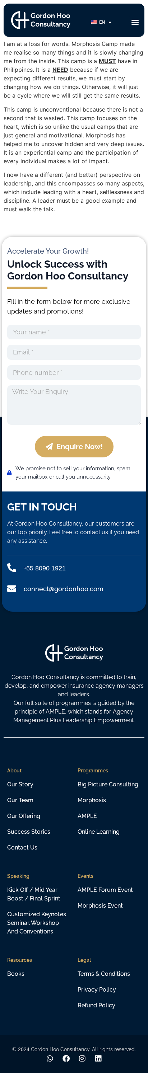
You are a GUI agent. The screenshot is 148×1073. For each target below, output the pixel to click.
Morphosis (92, 800)
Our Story (20, 784)
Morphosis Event (100, 905)
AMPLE (87, 816)
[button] (135, 22)
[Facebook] (66, 1058)
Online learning (99, 831)
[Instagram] (82, 1058)
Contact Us (22, 847)
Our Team (20, 800)
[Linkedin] (98, 1058)
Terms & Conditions (104, 973)
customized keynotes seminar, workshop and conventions (36, 923)
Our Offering (23, 816)
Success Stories (28, 831)
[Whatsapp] (50, 1058)
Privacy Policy (97, 989)
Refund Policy (96, 1005)
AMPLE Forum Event (105, 889)
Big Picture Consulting (108, 784)
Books (15, 973)
